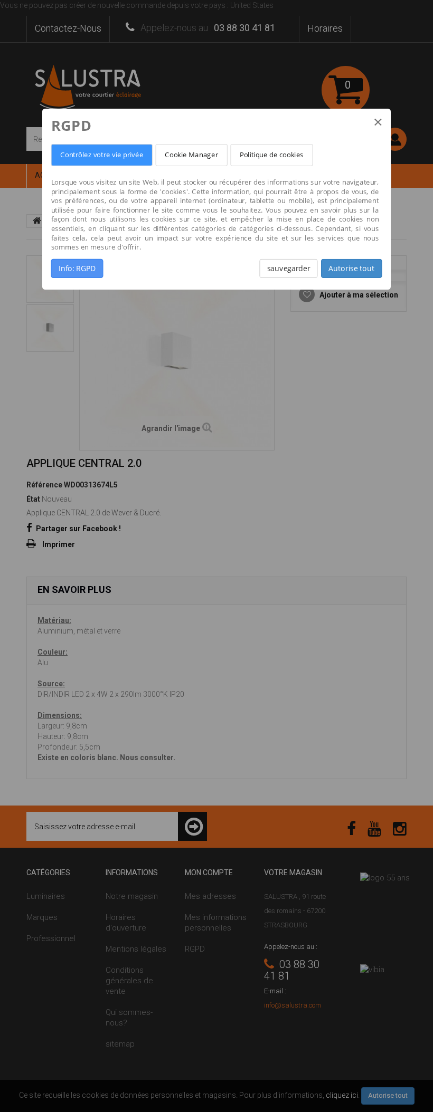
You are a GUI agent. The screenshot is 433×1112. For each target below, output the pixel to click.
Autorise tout (351, 268)
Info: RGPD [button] (77, 268)
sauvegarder (288, 268)
